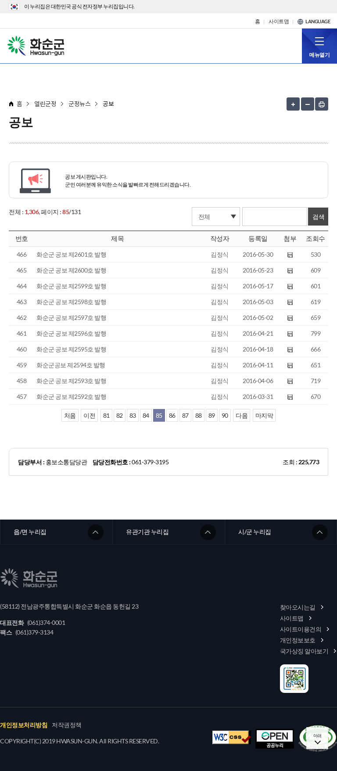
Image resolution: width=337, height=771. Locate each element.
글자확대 (293, 104)
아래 (317, 735)
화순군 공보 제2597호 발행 (71, 317)
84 (146, 415)
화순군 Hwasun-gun (37, 45)
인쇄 (321, 104)
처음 (70, 415)
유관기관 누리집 (147, 531)
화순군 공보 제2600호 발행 (71, 270)
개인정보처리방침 (23, 724)
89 (211, 415)
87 (185, 415)
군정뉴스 (79, 104)
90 (225, 415)
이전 (89, 415)
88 (198, 415)
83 (132, 415)
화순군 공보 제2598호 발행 (71, 301)
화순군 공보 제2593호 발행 (71, 380)
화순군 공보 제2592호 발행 (71, 396)
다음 (241, 415)
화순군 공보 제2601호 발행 (71, 254)
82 (119, 415)
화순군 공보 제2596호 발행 (71, 333)
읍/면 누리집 (30, 531)
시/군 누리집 (254, 531)
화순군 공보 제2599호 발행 (71, 286)
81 (106, 415)
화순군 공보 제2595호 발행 (71, 349)
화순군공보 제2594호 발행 (70, 365)
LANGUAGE (317, 21)
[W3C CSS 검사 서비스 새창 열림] (231, 737)
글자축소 (307, 104)
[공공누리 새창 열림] (274, 739)
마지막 (264, 415)
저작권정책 (67, 724)
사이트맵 (279, 21)
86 (172, 415)
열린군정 (45, 104)
